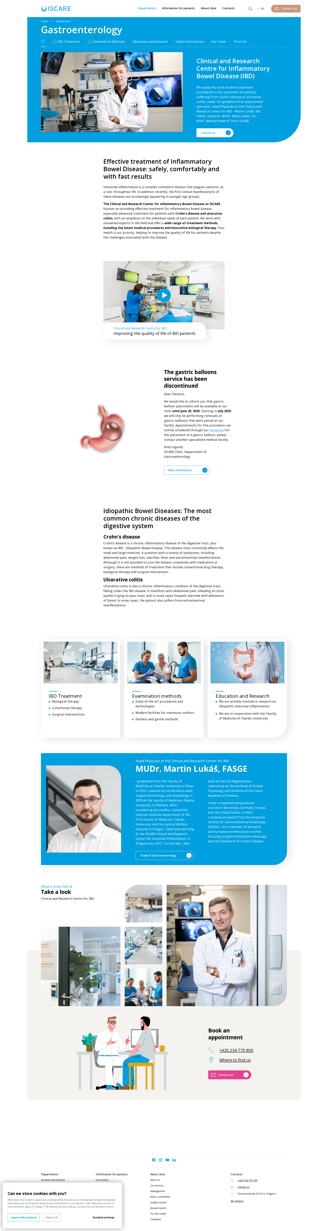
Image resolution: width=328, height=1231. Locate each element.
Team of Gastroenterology (158, 855)
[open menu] (55, 42)
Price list (240, 41)
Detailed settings (103, 1217)
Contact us (208, 133)
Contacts (228, 8)
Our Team (218, 41)
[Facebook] (153, 1160)
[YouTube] (167, 1160)
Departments (147, 8)
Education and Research (150, 41)
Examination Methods (109, 41)
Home (44, 21)
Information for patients (178, 8)
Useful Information (189, 41)
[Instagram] (160, 1160)
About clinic (208, 8)
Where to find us (235, 1060)
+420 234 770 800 (236, 1050)
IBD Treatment (69, 41)
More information (180, 470)
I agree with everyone (23, 1217)
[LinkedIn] (174, 1160)
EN (262, 8)
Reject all (52, 1217)
